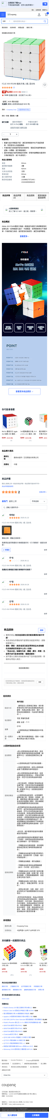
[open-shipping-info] (23, 104)
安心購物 (43, 1063)
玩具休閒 (13, 27)
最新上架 (13, 501)
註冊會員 (38, 10)
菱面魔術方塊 (6, 990)
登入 (33, 10)
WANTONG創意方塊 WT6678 (13, 1031)
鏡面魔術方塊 (17, 990)
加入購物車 (12, 1115)
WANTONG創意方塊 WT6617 (13, 1025)
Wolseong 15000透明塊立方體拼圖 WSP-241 (18, 1049)
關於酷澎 (4, 1060)
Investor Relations (16, 1060)
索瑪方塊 (41, 990)
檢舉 (40, 682)
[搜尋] (45, 21)
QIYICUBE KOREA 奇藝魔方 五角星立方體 (17, 1037)
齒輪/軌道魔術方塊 (30, 990)
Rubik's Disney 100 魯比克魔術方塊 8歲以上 (18, 1007)
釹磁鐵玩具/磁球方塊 (8, 33)
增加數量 (4, 134)
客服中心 (45, 10)
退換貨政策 (5, 1063)
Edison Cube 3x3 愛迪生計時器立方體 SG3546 (19, 1010)
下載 (45, 4)
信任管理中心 (16, 1063)
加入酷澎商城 (34, 1066)
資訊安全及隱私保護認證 (19, 1066)
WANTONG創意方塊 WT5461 (13, 1028)
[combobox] (38, 501)
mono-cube (5, 999)
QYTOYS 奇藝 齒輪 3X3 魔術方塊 (14, 1040)
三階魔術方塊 (14, 986)
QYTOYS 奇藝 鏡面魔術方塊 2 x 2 (14, 1043)
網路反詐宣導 (6, 1069)
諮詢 (41, 630)
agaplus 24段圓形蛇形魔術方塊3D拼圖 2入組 (18, 1016)
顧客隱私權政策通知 (30, 1063)
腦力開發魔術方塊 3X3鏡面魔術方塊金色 (16, 1013)
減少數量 (16, 134)
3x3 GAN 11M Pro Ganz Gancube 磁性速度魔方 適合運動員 (23, 1019)
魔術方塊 (29, 27)
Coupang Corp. (18, 110)
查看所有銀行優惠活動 (18, 128)
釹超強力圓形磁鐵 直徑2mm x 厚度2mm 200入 (18, 1046)
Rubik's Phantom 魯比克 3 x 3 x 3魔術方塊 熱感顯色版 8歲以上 (23, 1022)
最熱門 (5, 501)
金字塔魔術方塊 (26, 986)
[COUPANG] (9, 1086)
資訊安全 (4, 1066)
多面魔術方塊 (38, 986)
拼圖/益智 (21, 27)
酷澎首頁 (5, 27)
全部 (4, 21)
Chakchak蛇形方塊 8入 (11, 1034)
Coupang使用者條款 (32, 1060)
